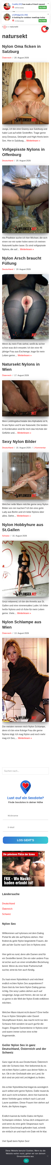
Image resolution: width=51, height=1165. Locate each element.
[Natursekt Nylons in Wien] (25, 398)
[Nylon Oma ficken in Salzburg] (25, 93)
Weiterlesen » (33, 140)
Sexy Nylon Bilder (19, 441)
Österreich (6, 57)
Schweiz (5, 536)
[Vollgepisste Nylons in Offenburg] (25, 199)
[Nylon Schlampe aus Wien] (25, 680)
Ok (26, 1161)
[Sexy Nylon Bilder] (25, 476)
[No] (47, 1156)
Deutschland (7, 160)
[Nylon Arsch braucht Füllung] (25, 306)
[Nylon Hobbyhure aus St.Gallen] (25, 569)
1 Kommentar (40, 447)
